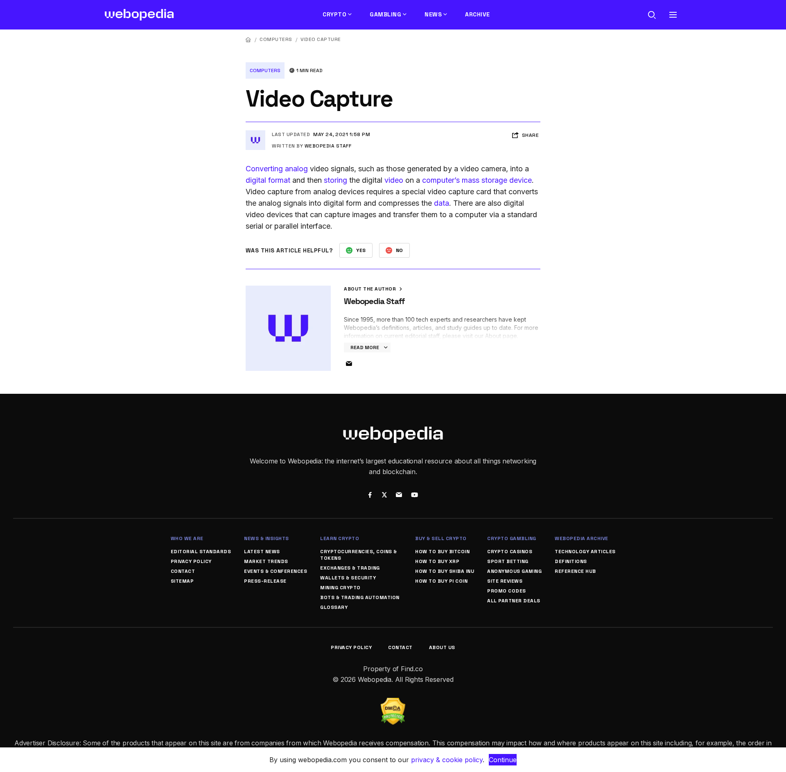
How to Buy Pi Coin (441, 581)
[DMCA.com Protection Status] (393, 703)
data (441, 203)
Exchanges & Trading (350, 568)
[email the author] (349, 364)
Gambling (385, 14)
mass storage (484, 180)
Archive (477, 14)
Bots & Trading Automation (360, 597)
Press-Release (265, 581)
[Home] (248, 39)
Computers (276, 39)
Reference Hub (575, 571)
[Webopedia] (139, 14)
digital (256, 180)
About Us (442, 647)
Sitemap (182, 581)
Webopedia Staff (328, 146)
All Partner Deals (513, 600)
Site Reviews (504, 581)
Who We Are (187, 538)
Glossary (334, 607)
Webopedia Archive (581, 538)
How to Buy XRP (437, 561)
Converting (264, 168)
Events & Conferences (275, 571)
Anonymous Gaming (514, 571)
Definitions (571, 561)
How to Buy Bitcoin (442, 551)
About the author (371, 289)
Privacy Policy (191, 561)
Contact (183, 571)
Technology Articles (585, 551)
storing (335, 180)
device (520, 180)
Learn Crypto (339, 538)
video (393, 180)
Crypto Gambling (511, 538)
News (433, 14)
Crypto (334, 14)
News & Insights (266, 538)
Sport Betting (508, 561)
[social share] (370, 496)
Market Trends (266, 561)
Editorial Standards (201, 551)
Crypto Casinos (509, 551)
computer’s (441, 180)
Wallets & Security (348, 577)
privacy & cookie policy (447, 760)
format (279, 180)
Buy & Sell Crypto (441, 538)
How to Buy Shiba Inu (444, 571)
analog (296, 168)
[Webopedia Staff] (255, 133)
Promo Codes (506, 591)
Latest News (262, 551)
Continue (503, 760)
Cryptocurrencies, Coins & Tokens (358, 554)
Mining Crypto (340, 587)
